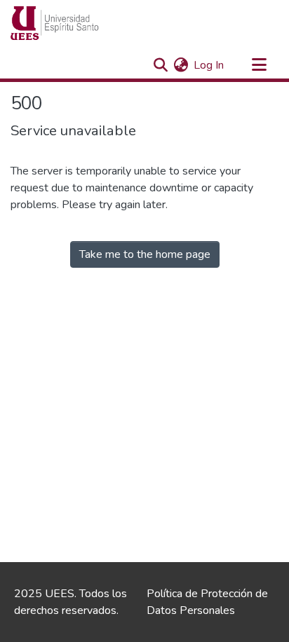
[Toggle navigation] (258, 65)
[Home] (81, 23)
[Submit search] (160, 65)
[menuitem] (180, 65)
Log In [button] (209, 65)
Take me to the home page (144, 254)
